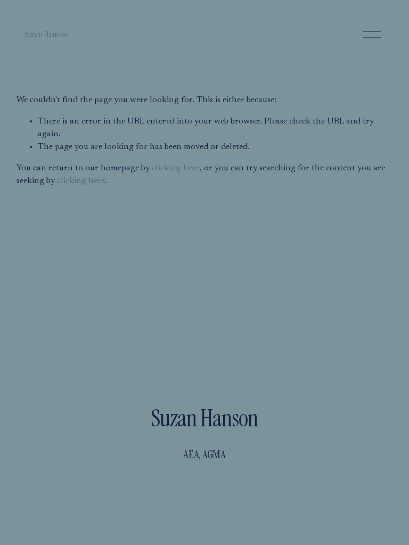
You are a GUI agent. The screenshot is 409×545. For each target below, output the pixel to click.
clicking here (176, 168)
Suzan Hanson (45, 34)
